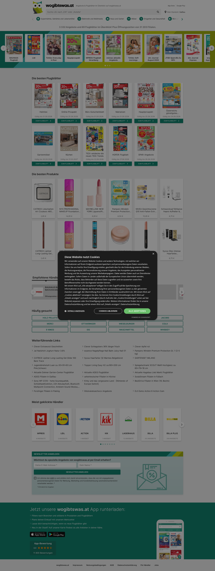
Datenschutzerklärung (130, 304)
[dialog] (107, 285)
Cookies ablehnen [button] (108, 311)
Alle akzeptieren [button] (137, 311)
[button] (74, 311)
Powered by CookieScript (141, 317)
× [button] (153, 254)
